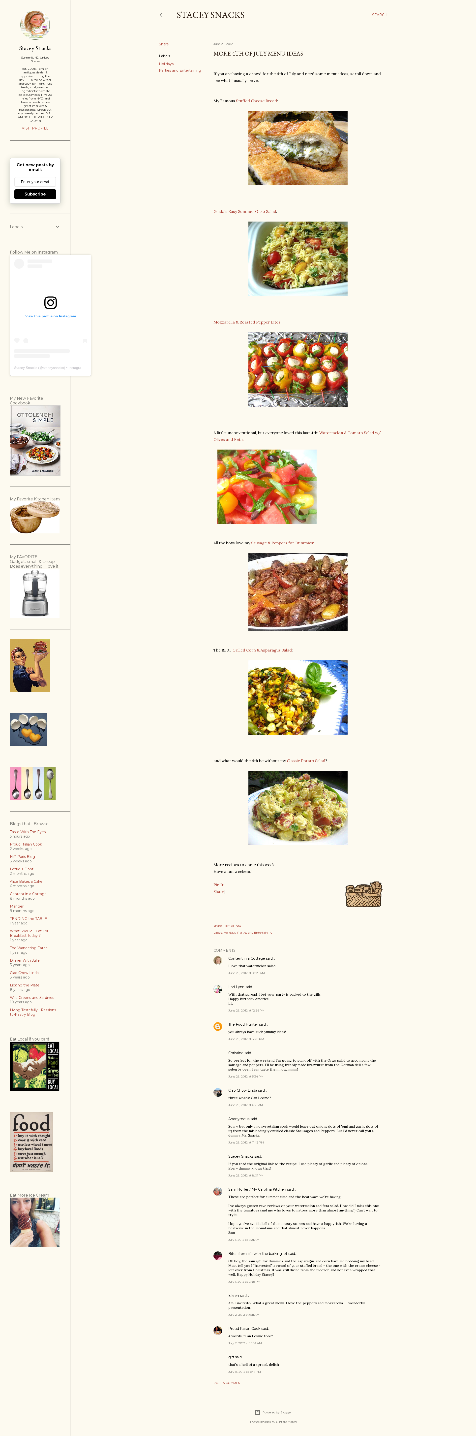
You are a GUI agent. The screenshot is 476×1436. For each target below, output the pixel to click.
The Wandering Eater (28, 948)
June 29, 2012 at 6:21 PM (245, 1105)
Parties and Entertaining (180, 70)
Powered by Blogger (277, 1412)
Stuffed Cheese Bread (256, 100)
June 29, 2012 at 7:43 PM (246, 1142)
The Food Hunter (243, 1024)
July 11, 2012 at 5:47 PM (244, 1371)
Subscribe (35, 194)
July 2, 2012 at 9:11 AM (243, 1314)
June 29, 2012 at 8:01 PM (246, 1175)
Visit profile (35, 128)
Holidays (166, 64)
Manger (17, 906)
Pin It (218, 884)
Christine (235, 1053)
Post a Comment (227, 1383)
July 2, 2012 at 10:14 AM (245, 1343)
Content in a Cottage (246, 958)
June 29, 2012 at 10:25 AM (246, 973)
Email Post (233, 925)
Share (218, 891)
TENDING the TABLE (28, 918)
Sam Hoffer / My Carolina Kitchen (257, 1189)
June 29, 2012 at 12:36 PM (246, 1010)
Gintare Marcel (286, 1422)
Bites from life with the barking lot (257, 1253)
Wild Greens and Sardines (32, 997)
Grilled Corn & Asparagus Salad (262, 650)
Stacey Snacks (211, 15)
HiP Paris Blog (22, 856)
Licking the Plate (24, 985)
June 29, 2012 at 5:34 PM (246, 1076)
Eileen (233, 1295)
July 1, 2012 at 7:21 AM (243, 1239)
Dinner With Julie (25, 960)
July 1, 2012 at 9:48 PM (244, 1281)
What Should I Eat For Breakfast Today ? (29, 933)
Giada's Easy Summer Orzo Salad (244, 211)
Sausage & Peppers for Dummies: (282, 542)
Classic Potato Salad (306, 760)
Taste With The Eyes (28, 832)
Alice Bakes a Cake (26, 881)
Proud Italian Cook (244, 1328)
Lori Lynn (236, 987)
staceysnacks (53, 368)
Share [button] (164, 44)
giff (231, 1357)
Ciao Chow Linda (242, 1090)
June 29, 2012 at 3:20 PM (246, 1039)
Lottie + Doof (21, 869)
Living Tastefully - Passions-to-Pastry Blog (33, 1012)
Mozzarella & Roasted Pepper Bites (246, 322)
